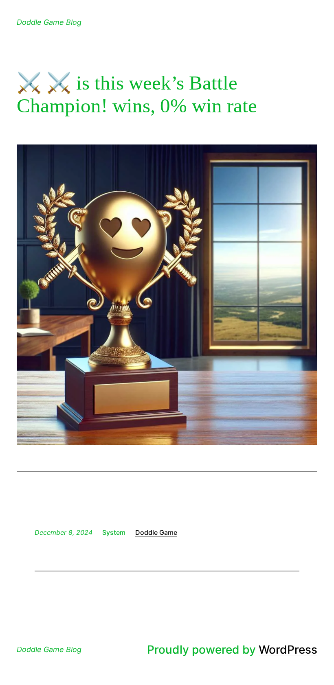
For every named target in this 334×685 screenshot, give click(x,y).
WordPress (288, 650)
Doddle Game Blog (49, 22)
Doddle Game (156, 532)
